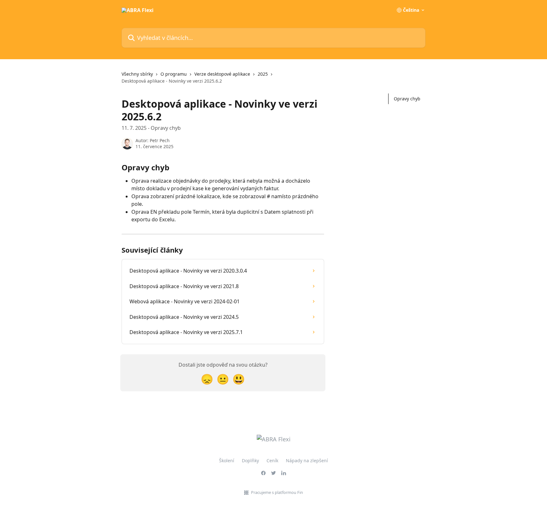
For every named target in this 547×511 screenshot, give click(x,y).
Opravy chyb (407, 99)
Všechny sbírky (137, 74)
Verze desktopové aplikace (222, 74)
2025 (263, 74)
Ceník (272, 460)
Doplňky (250, 460)
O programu (173, 74)
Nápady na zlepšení (307, 460)
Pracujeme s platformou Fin (277, 492)
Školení (226, 460)
